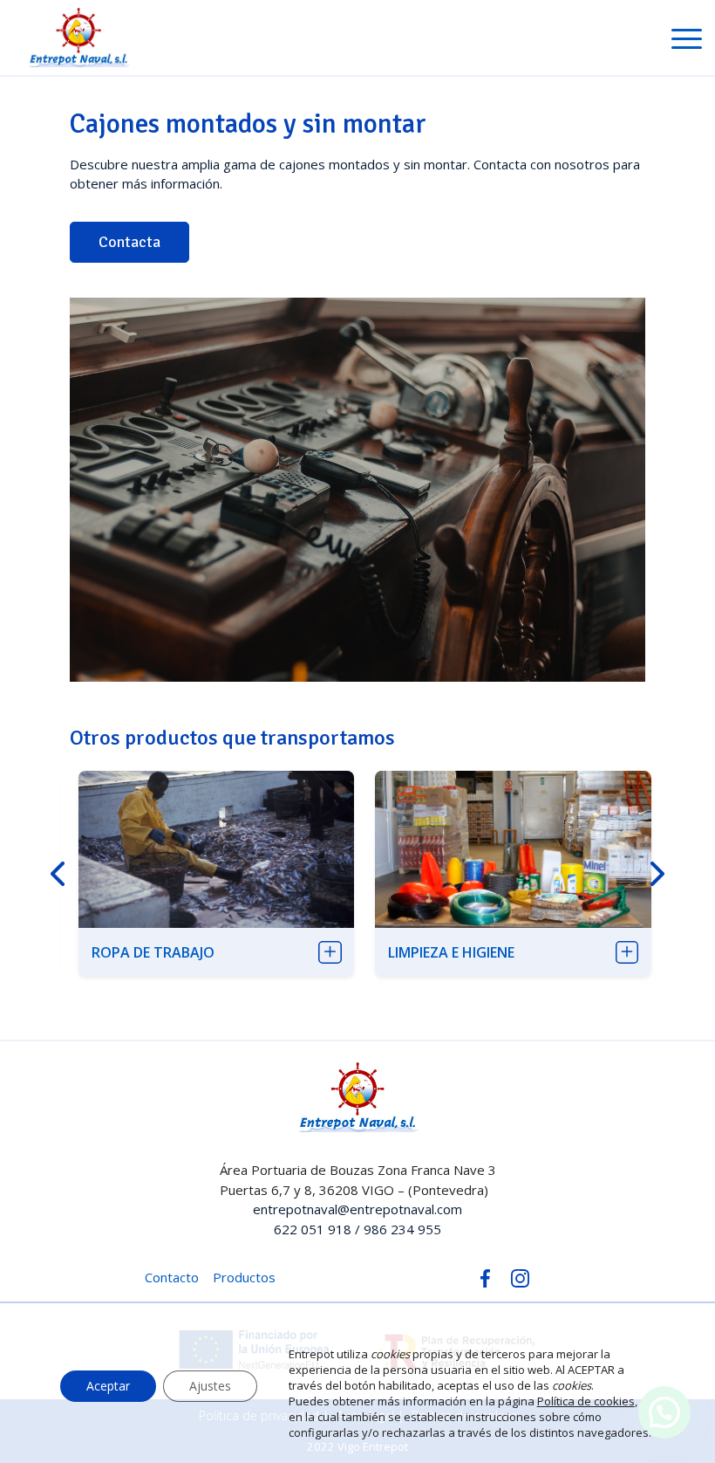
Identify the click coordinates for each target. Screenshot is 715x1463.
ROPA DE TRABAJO (153, 952)
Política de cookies (586, 1401)
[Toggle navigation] (686, 42)
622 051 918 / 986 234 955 (357, 1229)
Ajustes (210, 1385)
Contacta (129, 241)
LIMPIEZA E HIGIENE (451, 952)
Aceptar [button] (108, 1385)
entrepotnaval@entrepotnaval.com (357, 1209)
